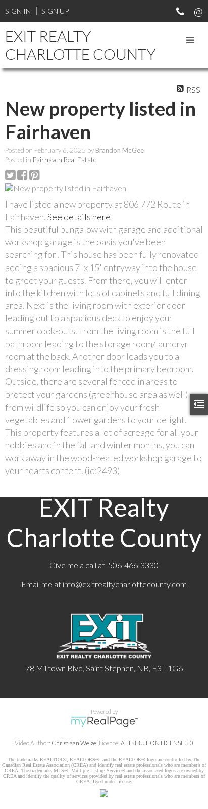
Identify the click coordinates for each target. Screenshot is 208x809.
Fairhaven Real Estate (64, 160)
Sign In (18, 11)
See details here (79, 216)
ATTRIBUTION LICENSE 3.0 (157, 743)
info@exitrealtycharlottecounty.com (125, 584)
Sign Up (55, 11)
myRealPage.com (104, 722)
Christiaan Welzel (74, 743)
